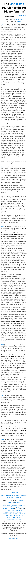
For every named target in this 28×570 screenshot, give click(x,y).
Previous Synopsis (8, 508)
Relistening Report (10, 512)
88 (2, 226)
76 (2, 345)
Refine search (14, 492)
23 (3, 226)
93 (2, 396)
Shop (22, 508)
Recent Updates (17, 517)
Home (4, 505)
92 (2, 167)
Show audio (17, 497)
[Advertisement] (14, 554)
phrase (20, 19)
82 (2, 440)
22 (3, 440)
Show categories (21, 495)
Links (23, 514)
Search (9, 505)
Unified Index (14, 515)
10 (2, 24)
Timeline (19, 512)
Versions (21, 515)
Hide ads (11, 538)
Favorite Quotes (10, 510)
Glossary (17, 508)
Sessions (14, 505)
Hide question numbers (8, 495)
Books (8, 507)
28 (3, 420)
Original (17, 502)
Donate (18, 519)
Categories (21, 505)
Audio (13, 507)
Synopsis (18, 507)
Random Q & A (16, 514)
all (16, 19)
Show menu (22, 15)
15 (3, 24)
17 (3, 396)
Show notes (10, 497)
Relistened (11, 502)
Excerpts (6, 515)
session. (19, 21)
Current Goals (11, 519)
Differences (8, 517)
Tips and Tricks (7, 514)
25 (3, 167)
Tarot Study (18, 510)
